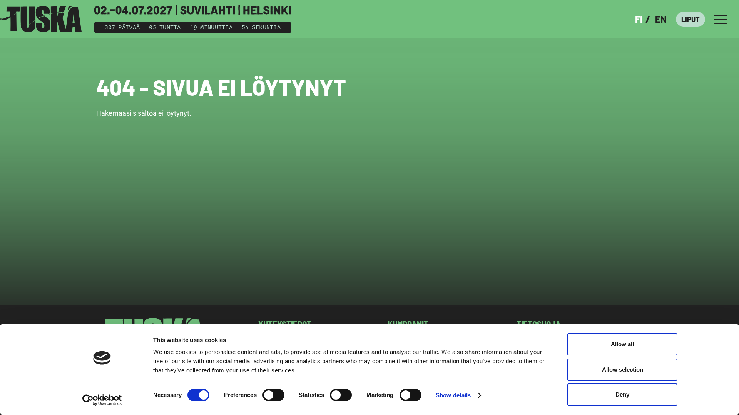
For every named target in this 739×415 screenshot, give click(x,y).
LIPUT (690, 19)
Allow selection (622, 369)
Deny (622, 394)
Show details (453, 395)
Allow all (622, 344)
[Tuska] (41, 19)
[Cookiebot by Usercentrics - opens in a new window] (102, 400)
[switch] (273, 395)
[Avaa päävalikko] (720, 19)
